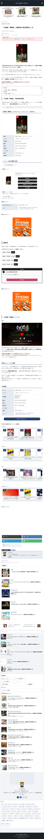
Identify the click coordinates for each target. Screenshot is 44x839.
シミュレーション (27, 753)
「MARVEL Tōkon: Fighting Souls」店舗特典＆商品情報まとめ (22, 705)
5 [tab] (21, 20)
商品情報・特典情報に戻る (21, 418)
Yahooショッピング (27, 184)
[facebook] (9, 556)
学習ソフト (32, 818)
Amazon (27, 178)
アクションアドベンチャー (7, 562)
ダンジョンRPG (35, 811)
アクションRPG (18, 730)
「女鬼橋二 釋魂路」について (9, 93)
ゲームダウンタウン (22, 3)
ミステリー (16, 815)
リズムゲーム (37, 815)
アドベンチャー (18, 738)
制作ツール (16, 818)
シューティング (18, 761)
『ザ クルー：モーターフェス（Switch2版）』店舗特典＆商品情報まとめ (23, 644)
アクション (17, 716)
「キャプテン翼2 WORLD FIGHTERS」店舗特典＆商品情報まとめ (22, 721)
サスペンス (13, 562)
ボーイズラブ (4, 815)
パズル (22, 813)
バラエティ (17, 813)
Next (41, 13)
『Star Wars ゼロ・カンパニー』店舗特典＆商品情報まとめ (21, 752)
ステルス (21, 716)
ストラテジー (24, 811)
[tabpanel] (8, 13)
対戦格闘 (17, 707)
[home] (26, 797)
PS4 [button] (10, 107)
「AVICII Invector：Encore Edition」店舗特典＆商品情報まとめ (25, 604)
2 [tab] (18, 20)
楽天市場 (27, 181)
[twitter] (8, 556)
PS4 (7, 33)
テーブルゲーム (4, 813)
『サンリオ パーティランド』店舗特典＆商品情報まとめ (23, 614)
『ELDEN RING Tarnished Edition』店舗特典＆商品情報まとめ (22, 729)
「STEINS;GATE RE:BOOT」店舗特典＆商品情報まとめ (20, 737)
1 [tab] (17, 20)
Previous (3, 13)
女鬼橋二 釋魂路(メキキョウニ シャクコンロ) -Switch (25, 173)
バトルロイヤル (11, 813)
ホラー (17, 562)
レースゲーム (4, 818)
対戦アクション (18, 723)
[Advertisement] (22, 520)
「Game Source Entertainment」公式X (26, 208)
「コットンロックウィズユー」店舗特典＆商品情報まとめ (20, 759)
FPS (2, 804)
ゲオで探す (27, 187)
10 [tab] (27, 20)
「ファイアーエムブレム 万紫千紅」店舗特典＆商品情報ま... (36, 16)
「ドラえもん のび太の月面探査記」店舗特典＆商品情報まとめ (24, 571)
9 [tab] (26, 20)
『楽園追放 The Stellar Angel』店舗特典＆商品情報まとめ (20, 669)
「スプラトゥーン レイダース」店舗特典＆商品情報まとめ (8, 16)
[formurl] (23, 797)
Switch (4, 33)
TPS (9, 804)
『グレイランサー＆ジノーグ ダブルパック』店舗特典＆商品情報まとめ (22, 636)
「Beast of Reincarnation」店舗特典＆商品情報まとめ (20, 744)
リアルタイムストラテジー (29, 815)
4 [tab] (20, 20)
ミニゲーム (21, 815)
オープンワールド (25, 730)
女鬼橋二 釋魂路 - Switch (23, 205)
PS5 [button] (7, 107)
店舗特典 (5, 91)
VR (11, 804)
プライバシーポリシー (5, 826)
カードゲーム (35, 806)
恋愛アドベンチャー (10, 820)
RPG (6, 804)
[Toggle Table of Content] (40, 88)
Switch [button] (4, 107)
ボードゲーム (10, 815)
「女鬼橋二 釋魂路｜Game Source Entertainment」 (28, 207)
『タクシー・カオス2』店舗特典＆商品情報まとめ (18, 661)
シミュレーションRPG (19, 753)
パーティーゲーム (18, 699)
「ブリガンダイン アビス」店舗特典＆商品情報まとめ (19, 767)
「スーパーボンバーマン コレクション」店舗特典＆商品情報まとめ (22, 698)
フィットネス (34, 813)
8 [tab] (24, 20)
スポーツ (23, 723)
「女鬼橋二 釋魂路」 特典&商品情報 (10, 90)
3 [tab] (19, 20)
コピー (13, 252)
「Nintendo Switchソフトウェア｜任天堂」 (18, 193)
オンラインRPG (21, 806)
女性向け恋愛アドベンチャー (24, 818)
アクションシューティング (6, 806)
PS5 (6, 33)
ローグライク (10, 818)
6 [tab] (22, 20)
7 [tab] (23, 20)
